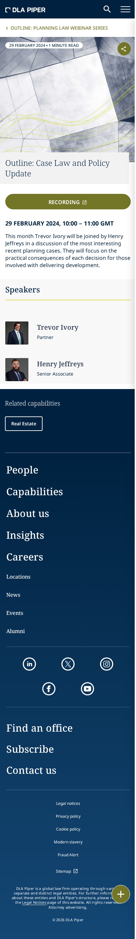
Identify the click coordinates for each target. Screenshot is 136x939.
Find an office (39, 728)
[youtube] (87, 688)
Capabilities (34, 491)
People (22, 469)
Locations (18, 576)
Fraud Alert (68, 855)
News (13, 594)
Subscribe (30, 749)
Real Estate (23, 423)
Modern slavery (68, 842)
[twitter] (68, 664)
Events (14, 613)
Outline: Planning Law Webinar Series (59, 28)
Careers (24, 556)
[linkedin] (29, 664)
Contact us (31, 770)
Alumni (15, 631)
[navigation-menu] (125, 9)
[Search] (107, 9)
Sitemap (63, 871)
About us (27, 513)
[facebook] (48, 688)
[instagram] (106, 664)
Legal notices (68, 803)
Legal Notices (34, 902)
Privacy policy (68, 816)
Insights (25, 535)
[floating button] (121, 894)
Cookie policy (68, 829)
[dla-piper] (25, 9)
